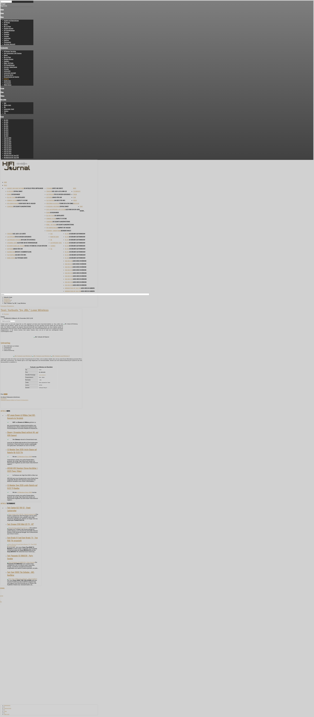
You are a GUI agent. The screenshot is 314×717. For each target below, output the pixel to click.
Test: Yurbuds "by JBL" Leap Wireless (25, 310)
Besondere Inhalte (66, 231)
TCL (5, 113)
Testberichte (4, 48)
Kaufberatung (7, 81)
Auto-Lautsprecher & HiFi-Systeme (13, 53)
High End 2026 (7, 154)
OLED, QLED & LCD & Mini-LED (59, 191)
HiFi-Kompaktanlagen (9, 30)
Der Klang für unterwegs (28, 240)
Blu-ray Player (7, 26)
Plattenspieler (7, 42)
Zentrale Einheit (17, 191)
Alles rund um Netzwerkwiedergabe (27, 243)
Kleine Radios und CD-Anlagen (27, 203)
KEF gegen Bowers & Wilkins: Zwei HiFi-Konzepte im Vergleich (21, 417)
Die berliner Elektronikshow (77, 234)
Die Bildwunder (15, 194)
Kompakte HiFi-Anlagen (64, 228)
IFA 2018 (6, 126)
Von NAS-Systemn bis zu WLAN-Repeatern (35, 246)
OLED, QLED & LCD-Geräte (19, 234)
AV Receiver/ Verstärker (10, 51)
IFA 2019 (6, 128)
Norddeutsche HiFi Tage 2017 (11, 156)
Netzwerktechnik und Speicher (11, 77)
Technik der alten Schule (66, 203)
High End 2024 (7, 150)
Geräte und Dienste (57, 188)
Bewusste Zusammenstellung (23, 252)
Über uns (6, 714)
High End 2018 (7, 142)
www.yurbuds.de (42, 374)
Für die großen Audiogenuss (62, 194)
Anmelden (4, 398)
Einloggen (4, 306)
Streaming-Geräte (8, 75)
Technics (6, 111)
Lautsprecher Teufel (9, 109)
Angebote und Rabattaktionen (11, 21)
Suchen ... (82, 211)
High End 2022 (7, 146)
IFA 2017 (6, 124)
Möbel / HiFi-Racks (8, 63)
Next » (5, 394)
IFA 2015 (6, 120)
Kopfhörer (6, 40)
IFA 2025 (6, 136)
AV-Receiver (7, 23)
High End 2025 (7, 152)
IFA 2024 (6, 134)
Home (2, 9)
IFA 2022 (6, 130)
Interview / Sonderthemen (10, 67)
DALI (5, 103)
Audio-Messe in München (79, 261)
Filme (2, 92)
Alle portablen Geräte (21, 258)
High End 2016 (7, 138)
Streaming (6, 34)
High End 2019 (7, 144)
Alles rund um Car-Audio (73, 209)
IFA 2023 (6, 132)
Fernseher (6, 36)
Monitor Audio (7, 105)
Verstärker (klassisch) (9, 44)
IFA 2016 (6, 122)
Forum (2, 88)
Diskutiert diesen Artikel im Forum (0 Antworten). (14, 400)
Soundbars (6, 32)
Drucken (6, 314)
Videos (2, 96)
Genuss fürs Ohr (57, 197)
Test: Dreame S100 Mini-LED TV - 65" (20, 524)
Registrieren (10, 306)
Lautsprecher (7, 38)
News (2, 17)
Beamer (6, 25)
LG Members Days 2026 (24, 456)
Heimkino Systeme (8, 28)
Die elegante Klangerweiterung (22, 206)
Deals (2, 13)
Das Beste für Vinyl (59, 200)
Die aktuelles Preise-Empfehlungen (33, 188)
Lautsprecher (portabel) (10, 73)
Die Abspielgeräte (20, 197)
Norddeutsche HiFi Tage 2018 (11, 157)
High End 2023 (7, 148)
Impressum (7, 705)
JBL (5, 107)
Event (2, 117)
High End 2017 (7, 140)
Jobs (5, 711)
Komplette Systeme (22, 200)
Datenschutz (7, 708)
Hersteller (3, 99)
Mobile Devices (7, 85)
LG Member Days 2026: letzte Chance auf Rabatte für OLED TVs (22, 451)
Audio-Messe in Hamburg (88, 288)
